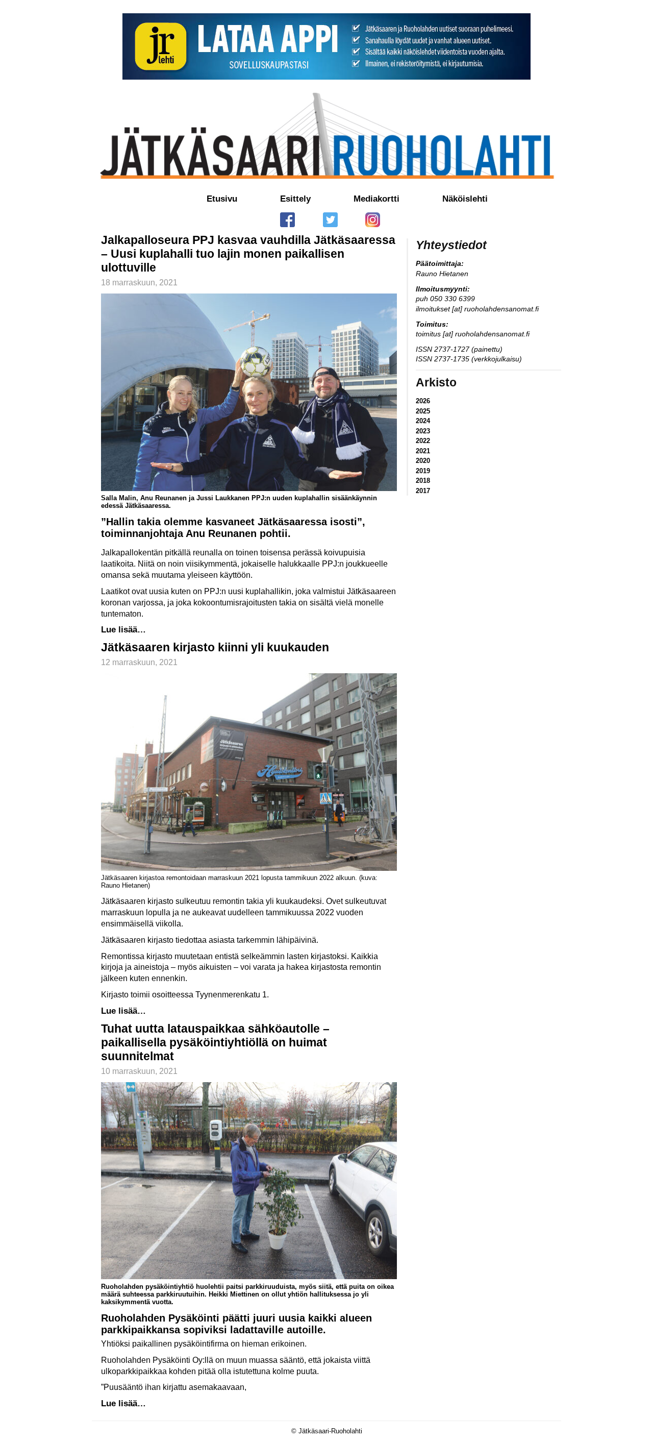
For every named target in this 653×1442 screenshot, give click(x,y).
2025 (423, 411)
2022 (423, 441)
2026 (423, 401)
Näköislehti (465, 199)
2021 (423, 451)
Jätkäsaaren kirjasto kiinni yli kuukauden (215, 647)
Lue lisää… (123, 629)
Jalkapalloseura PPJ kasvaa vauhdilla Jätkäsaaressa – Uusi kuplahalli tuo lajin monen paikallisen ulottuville (248, 253)
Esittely (295, 199)
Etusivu (222, 199)
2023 (423, 431)
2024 (423, 421)
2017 (423, 491)
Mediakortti (376, 199)
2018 (423, 480)
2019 (423, 471)
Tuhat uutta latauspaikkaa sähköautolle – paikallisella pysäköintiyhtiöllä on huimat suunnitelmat (215, 1042)
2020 (423, 461)
